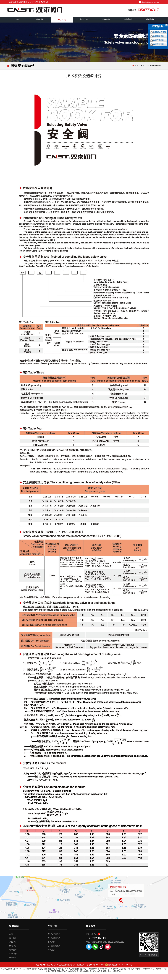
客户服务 (106, 19)
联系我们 (150, 19)
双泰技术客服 (158, 40)
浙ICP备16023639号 (97, 965)
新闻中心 (84, 19)
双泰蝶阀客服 (158, 36)
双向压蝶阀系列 (54, 946)
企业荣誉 (128, 19)
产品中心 (62, 20)
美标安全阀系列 (54, 938)
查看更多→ (52, 950)
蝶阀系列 (51, 942)
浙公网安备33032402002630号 (120, 965)
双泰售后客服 (158, 44)
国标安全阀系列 (155, 66)
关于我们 (40, 19)
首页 (18, 19)
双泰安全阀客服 (159, 32)
